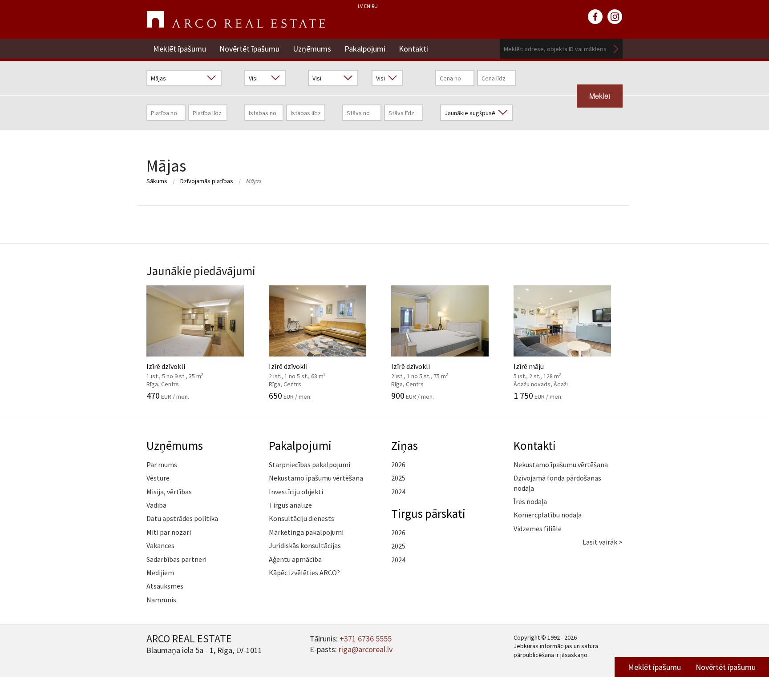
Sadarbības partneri (176, 559)
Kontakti (413, 49)
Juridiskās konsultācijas (305, 545)
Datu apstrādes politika (182, 518)
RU (375, 6)
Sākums (156, 181)
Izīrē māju (553, 370)
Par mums (161, 464)
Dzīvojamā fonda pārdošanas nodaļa (557, 482)
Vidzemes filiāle (538, 528)
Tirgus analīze (290, 505)
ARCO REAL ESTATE (235, 19)
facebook (595, 16)
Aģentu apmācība (295, 559)
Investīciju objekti (296, 491)
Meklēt (616, 49)
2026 (398, 464)
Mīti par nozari (168, 532)
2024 (398, 491)
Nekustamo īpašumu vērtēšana (316, 477)
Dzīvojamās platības (206, 181)
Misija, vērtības (169, 491)
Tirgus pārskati (428, 513)
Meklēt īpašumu (179, 49)
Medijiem (160, 572)
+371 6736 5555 (366, 638)
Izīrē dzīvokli (186, 370)
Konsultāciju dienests (301, 518)
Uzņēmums (312, 49)
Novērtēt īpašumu (249, 49)
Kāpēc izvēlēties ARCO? (304, 572)
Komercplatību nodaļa (548, 514)
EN (367, 6)
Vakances (160, 545)
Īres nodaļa (530, 501)
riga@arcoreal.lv (366, 649)
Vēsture (158, 477)
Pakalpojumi (364, 49)
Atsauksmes (164, 585)
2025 (398, 477)
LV (360, 6)
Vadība (156, 505)
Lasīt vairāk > (603, 541)
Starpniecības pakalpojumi (309, 464)
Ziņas (404, 445)
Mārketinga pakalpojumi (306, 532)
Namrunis (161, 599)
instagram (615, 16)
